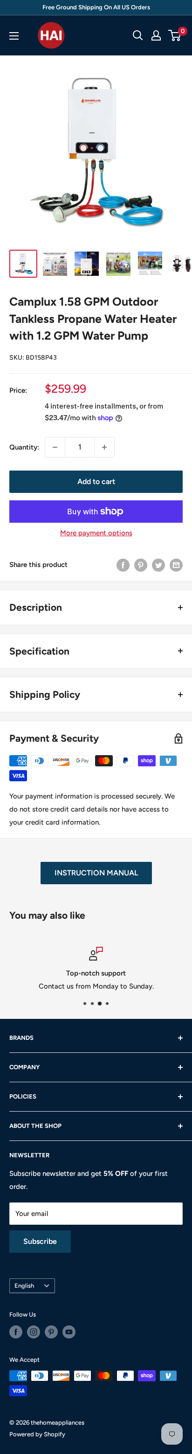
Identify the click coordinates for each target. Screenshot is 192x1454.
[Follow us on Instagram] (33, 1331)
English (24, 1285)
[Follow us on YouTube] (68, 1331)
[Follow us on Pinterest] (51, 1331)
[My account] (156, 35)
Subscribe (40, 1241)
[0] (175, 35)
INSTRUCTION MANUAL (96, 872)
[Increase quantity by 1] (104, 447)
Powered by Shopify (37, 1434)
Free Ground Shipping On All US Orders (96, 7)
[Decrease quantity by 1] (55, 447)
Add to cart (96, 481)
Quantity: (24, 447)
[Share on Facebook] (123, 565)
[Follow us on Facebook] (15, 1331)
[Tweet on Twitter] (158, 565)
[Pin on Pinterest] (140, 565)
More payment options (96, 533)
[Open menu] (14, 36)
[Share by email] (176, 565)
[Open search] (138, 35)
